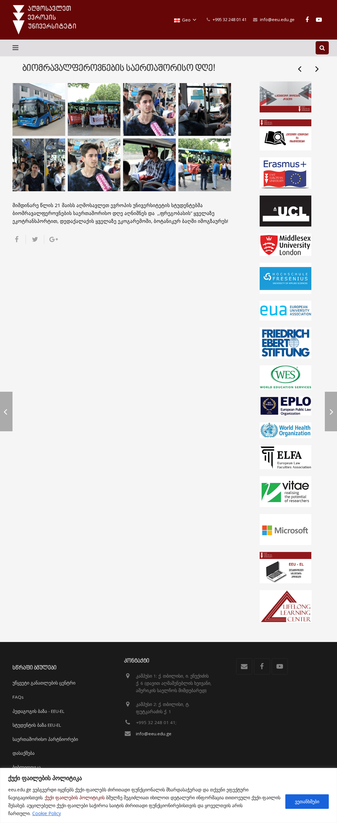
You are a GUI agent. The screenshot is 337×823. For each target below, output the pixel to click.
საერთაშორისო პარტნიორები (45, 739)
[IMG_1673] (94, 109)
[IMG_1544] (204, 109)
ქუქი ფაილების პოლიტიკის (75, 797)
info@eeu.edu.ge (277, 19)
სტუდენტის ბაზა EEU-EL (37, 725)
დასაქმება (24, 753)
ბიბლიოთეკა (27, 767)
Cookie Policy (46, 813)
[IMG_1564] (149, 109)
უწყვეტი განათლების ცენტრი (44, 683)
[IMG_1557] (38, 165)
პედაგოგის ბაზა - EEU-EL (39, 711)
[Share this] (19, 239)
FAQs (18, 697)
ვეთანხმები (307, 801)
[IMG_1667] (204, 165)
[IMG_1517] (38, 109)
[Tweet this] (35, 239)
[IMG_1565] (94, 165)
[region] (168, 795)
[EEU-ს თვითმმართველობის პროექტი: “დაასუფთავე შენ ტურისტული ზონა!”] (316, 68)
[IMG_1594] (149, 165)
